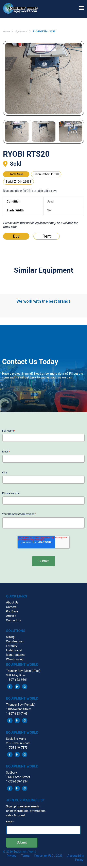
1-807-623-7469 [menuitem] (17, 713)
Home (6, 31)
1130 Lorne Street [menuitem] (18, 777)
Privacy (11, 855)
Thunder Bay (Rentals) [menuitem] (20, 704)
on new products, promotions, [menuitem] (26, 811)
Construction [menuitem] (14, 641)
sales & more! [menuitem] (15, 815)
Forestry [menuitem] (11, 646)
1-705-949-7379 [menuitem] (17, 747)
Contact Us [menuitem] (13, 620)
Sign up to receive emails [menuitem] (22, 806)
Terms (25, 855)
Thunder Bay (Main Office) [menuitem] (23, 671)
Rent (46, 236)
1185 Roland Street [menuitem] (18, 709)
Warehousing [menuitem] (14, 659)
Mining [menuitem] (10, 637)
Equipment (21, 31)
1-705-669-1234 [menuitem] (17, 781)
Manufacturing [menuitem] (15, 655)
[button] (22, 9)
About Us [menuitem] (12, 602)
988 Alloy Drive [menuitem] (15, 675)
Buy (16, 236)
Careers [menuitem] (11, 607)
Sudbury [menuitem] (11, 772)
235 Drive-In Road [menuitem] (18, 743)
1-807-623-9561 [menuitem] (17, 680)
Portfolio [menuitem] (12, 611)
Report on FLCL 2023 (48, 855)
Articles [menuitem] (11, 616)
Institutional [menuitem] (14, 650)
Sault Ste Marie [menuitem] (16, 739)
